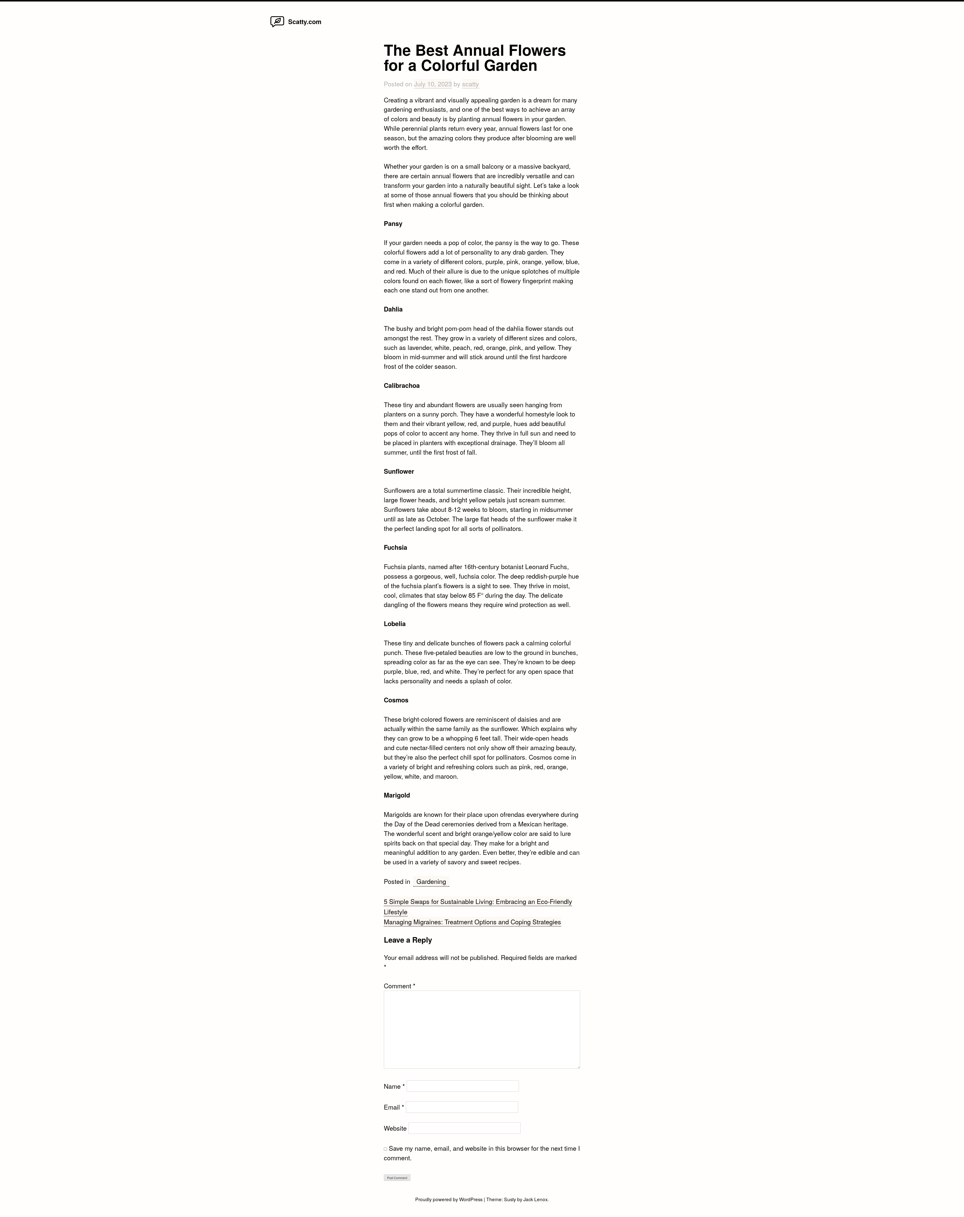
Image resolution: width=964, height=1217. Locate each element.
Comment (399, 985)
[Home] (277, 26)
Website (395, 1127)
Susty (510, 1199)
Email (394, 1106)
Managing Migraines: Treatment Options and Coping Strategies (472, 921)
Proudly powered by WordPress (449, 1199)
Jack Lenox (535, 1199)
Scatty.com (304, 21)
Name (394, 1085)
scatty (470, 83)
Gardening (431, 881)
